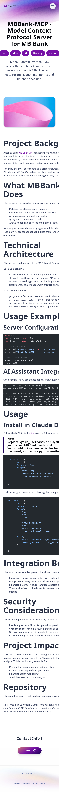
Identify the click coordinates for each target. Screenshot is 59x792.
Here (26, 750)
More (42, 783)
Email (35, 783)
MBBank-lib (25, 152)
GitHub (17, 783)
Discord (26, 783)
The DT (12, 6)
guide (31, 433)
